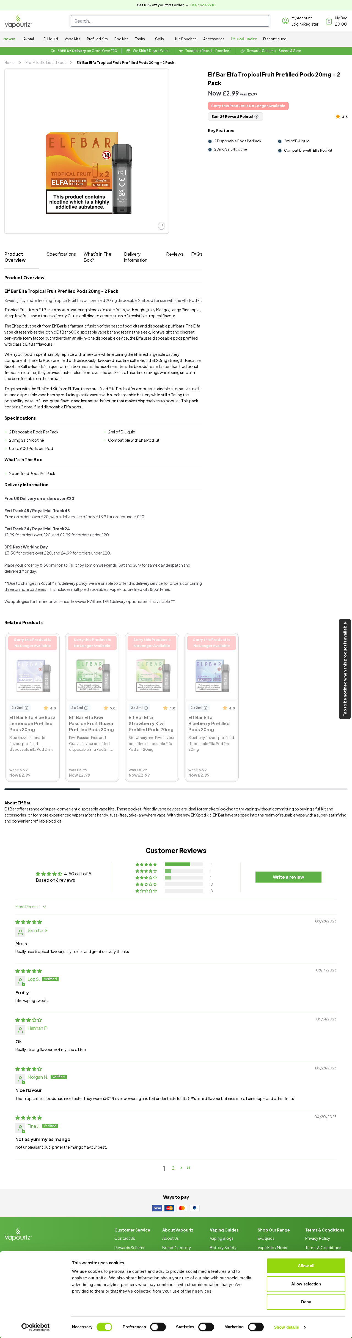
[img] (28, 922)
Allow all (306, 1265)
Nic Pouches (186, 39)
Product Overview (15, 257)
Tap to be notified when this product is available (344, 669)
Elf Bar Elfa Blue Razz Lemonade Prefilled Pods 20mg (28, 643)
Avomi (28, 39)
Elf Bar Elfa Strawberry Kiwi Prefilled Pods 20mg (152, 640)
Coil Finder (247, 39)
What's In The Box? (97, 257)
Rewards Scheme (129, 1247)
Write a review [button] (288, 877)
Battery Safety (223, 1247)
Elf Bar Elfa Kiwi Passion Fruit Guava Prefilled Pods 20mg (91, 643)
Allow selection (306, 1284)
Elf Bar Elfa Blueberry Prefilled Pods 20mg (207, 640)
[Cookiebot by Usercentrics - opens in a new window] (36, 1327)
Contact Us (124, 1238)
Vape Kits (72, 39)
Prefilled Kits (97, 39)
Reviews (174, 254)
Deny (306, 1301)
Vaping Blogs (221, 1238)
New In (9, 39)
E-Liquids (266, 1238)
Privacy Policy (317, 1238)
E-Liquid (50, 39)
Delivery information (135, 257)
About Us (170, 1238)
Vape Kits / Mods (272, 1247)
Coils (159, 39)
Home (9, 62)
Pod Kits (121, 39)
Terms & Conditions (323, 1247)
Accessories (213, 39)
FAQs (196, 254)
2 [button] (173, 1168)
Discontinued (275, 39)
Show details (286, 1327)
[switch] (158, 1327)
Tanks (140, 39)
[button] (339, 116)
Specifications (61, 254)
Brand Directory (176, 1247)
